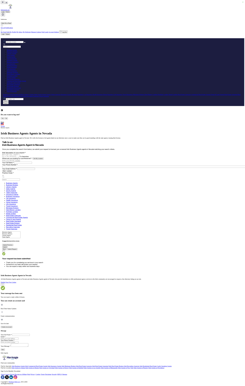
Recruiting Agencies (13, 89)
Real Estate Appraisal (13, 84)
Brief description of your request (14, 153)
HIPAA (59, 374)
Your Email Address (9, 169)
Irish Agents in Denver (62, 368)
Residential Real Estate (14, 88)
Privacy (33, 374)
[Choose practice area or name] (24, 42)
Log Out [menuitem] (64, 32)
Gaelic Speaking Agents (164, 366)
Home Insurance (12, 67)
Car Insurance (11, 64)
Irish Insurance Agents (54, 366)
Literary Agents (11, 53)
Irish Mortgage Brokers (69, 366)
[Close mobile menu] (6, 3)
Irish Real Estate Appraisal (100, 366)
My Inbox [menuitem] (19, 32)
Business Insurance (12, 62)
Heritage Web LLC (14, 382)
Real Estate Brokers (13, 86)
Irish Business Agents (18, 366)
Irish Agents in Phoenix (141, 368)
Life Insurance (11, 69)
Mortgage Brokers (12, 72)
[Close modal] (2, 284)
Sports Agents (11, 57)
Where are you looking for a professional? (17, 158)
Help (28, 374)
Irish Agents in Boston (32, 368)
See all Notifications (7, 28)
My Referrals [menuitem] (27, 32)
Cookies (38, 374)
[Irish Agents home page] (10, 8)
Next (4, 171)
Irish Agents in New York (125, 368)
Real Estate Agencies (13, 79)
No (6, 118)
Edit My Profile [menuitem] (11, 32)
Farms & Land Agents (13, 83)
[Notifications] (3, 14)
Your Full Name (8, 163)
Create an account (7, 327)
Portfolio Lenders (12, 76)
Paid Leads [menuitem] (45, 32)
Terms (43, 374)
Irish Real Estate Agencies (84, 366)
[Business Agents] (11, 232)
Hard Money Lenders (13, 74)
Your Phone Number (10, 165)
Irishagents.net (5, 10)
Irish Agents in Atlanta (18, 368)
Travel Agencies (12, 91)
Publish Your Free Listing (8, 282)
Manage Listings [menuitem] (36, 32)
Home (2, 122)
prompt (9, 171)
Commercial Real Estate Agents (16, 81)
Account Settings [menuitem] (54, 32)
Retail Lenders (11, 77)
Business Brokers (12, 52)
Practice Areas (8, 173)
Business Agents (12, 50)
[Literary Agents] (11, 235)
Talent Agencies (12, 58)
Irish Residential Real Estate (148, 366)
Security (54, 374)
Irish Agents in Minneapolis (109, 368)
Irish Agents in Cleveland (47, 368)
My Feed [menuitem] (3, 32)
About (3, 374)
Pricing (12, 374)
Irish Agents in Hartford (76, 368)
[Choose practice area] (3, 175)
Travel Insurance (12, 71)
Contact (7, 374)
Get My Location (38, 158)
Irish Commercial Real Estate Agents (36, 366)
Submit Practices (8, 245)
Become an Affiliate (21, 374)
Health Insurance (12, 65)
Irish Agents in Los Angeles (92, 368)
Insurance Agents (12, 60)
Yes (3, 118)
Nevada (3, 126)
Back (4, 249)
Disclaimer (48, 374)
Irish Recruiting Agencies (131, 366)
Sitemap (64, 374)
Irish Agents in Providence (156, 368)
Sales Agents (11, 55)
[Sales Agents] (11, 237)
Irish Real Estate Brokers (116, 366)
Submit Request (12, 249)
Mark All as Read (6, 23)
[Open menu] (3, 2)
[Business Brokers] (11, 234)
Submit (5, 247)
